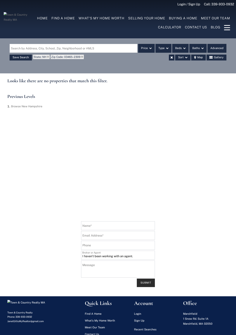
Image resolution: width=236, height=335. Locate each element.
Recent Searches (145, 329)
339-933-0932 (222, 4)
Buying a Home (183, 18)
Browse (26, 106)
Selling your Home (146, 18)
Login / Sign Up (188, 4)
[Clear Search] (171, 57)
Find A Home (63, 18)
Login (137, 313)
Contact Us (196, 27)
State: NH (40, 56)
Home (42, 18)
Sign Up (139, 320)
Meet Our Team (215, 18)
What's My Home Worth (101, 18)
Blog (215, 27)
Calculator (169, 27)
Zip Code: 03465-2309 (65, 56)
